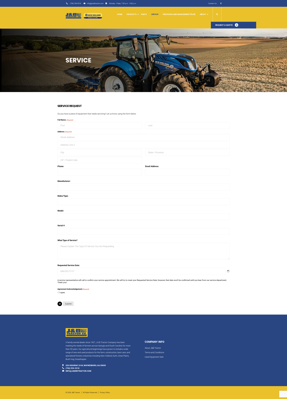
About (203, 14)
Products (132, 14)
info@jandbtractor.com (95, 3)
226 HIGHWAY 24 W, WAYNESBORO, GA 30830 (86, 365)
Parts (144, 14)
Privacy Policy (105, 392)
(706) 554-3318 (75, 3)
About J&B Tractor (153, 348)
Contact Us (212, 3)
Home (119, 14)
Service (154, 14)
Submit (68, 304)
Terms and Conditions (154, 352)
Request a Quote (224, 25)
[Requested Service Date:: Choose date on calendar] (228, 271)
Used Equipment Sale (154, 357)
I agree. (62, 292)
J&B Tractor (75, 392)
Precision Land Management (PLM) (179, 14)
